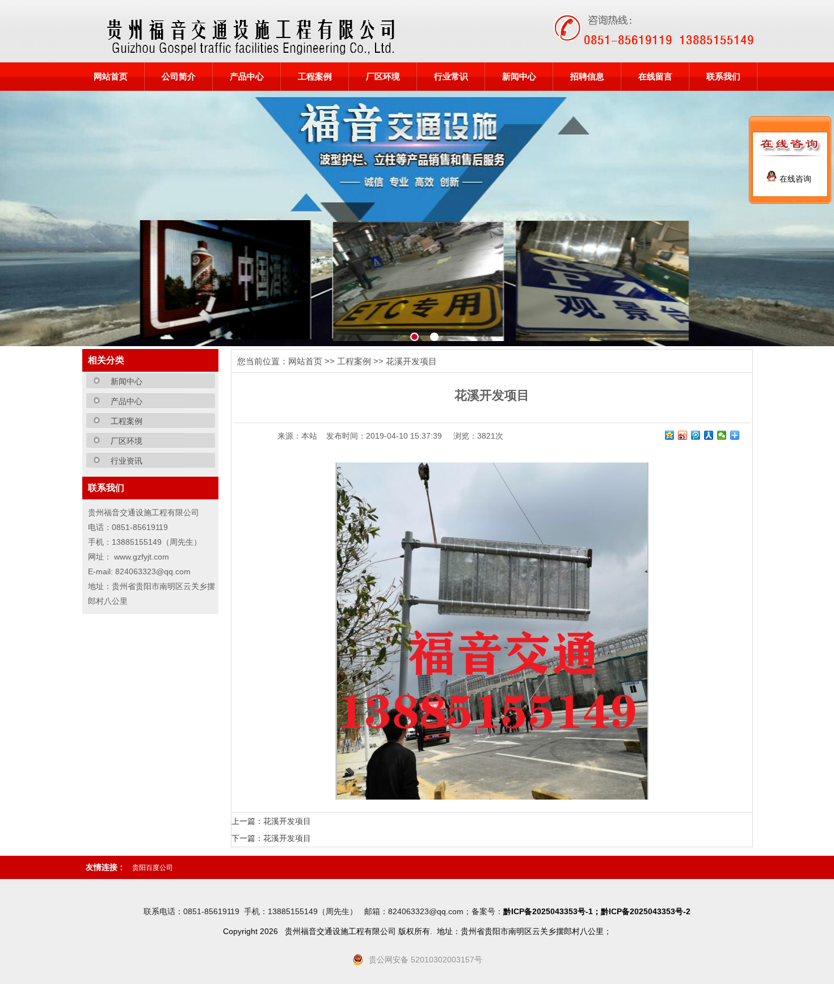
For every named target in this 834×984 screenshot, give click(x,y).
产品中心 (247, 76)
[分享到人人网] (709, 435)
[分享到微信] (722, 435)
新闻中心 (519, 76)
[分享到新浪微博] (683, 435)
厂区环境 (383, 76)
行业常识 (451, 76)
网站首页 (111, 76)
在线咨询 (794, 178)
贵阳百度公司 (152, 868)
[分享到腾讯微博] (696, 435)
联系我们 (723, 76)
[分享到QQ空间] (670, 435)
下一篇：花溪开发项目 (271, 838)
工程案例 (315, 76)
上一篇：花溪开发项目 (271, 821)
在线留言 (655, 76)
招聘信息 (587, 76)
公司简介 (179, 76)
